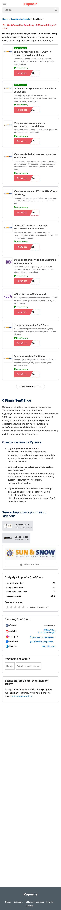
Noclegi (9, 666)
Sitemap (29, 905)
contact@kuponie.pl (22, 696)
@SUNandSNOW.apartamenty (43, 641)
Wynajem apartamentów (28, 666)
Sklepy (8, 902)
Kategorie (18, 902)
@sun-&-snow (48, 646)
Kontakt (49, 902)
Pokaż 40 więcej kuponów (30, 386)
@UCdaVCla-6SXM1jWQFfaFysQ (46, 631)
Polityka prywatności (34, 902)
